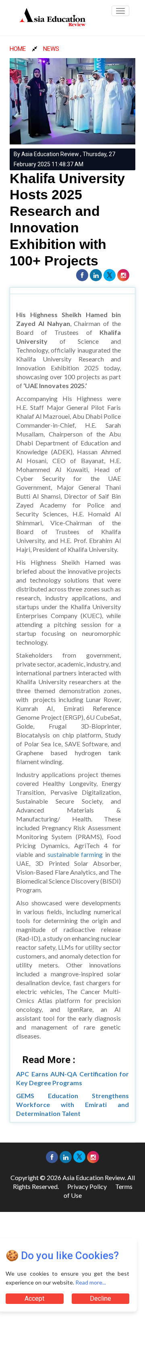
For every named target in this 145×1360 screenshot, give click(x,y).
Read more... (90, 1282)
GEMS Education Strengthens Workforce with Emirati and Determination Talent (72, 1104)
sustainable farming (75, 854)
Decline (100, 1298)
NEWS (51, 48)
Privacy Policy (87, 1186)
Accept (34, 1298)
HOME (18, 48)
